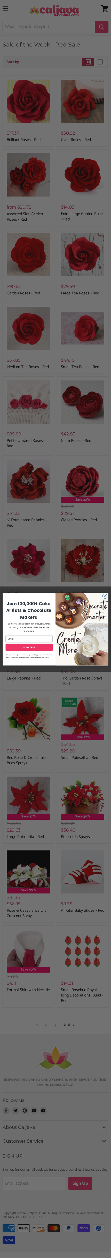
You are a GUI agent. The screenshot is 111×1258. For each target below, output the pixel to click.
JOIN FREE (29, 647)
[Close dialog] (104, 596)
